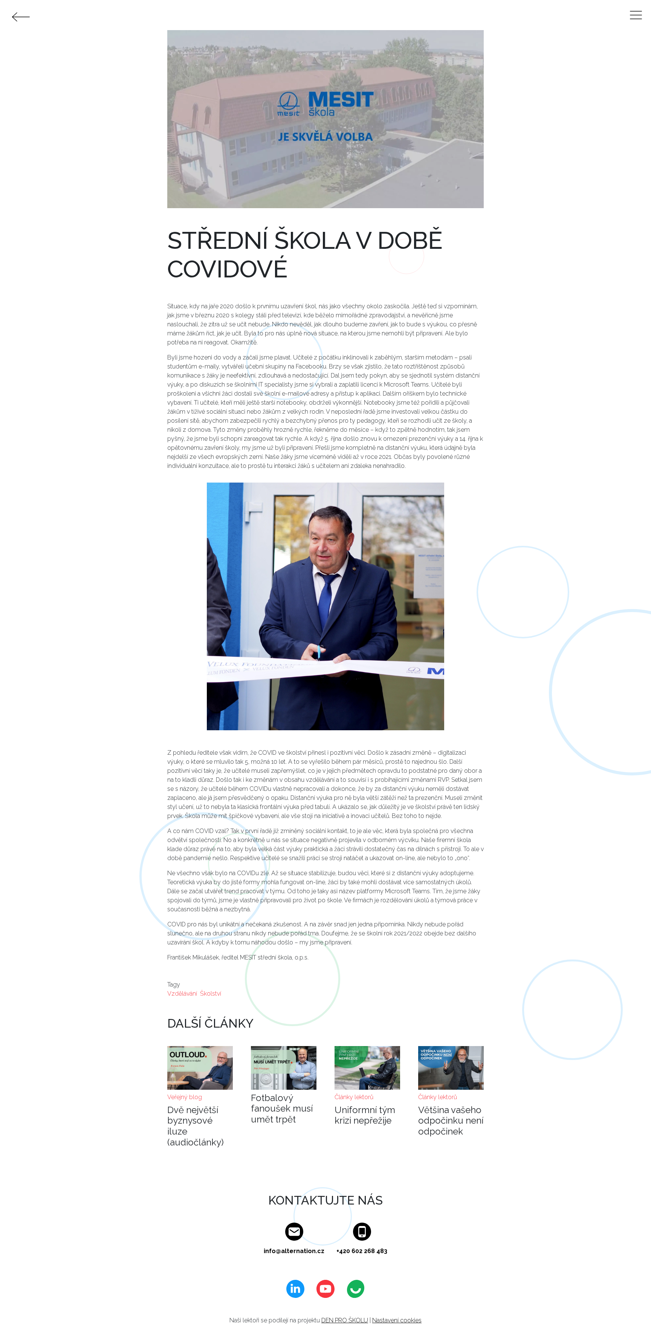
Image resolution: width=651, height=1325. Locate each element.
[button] (325, 608)
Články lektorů (354, 1097)
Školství (210, 993)
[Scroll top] (630, 1304)
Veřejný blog (184, 1097)
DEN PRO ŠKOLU (344, 1320)
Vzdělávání (182, 993)
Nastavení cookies (397, 1320)
